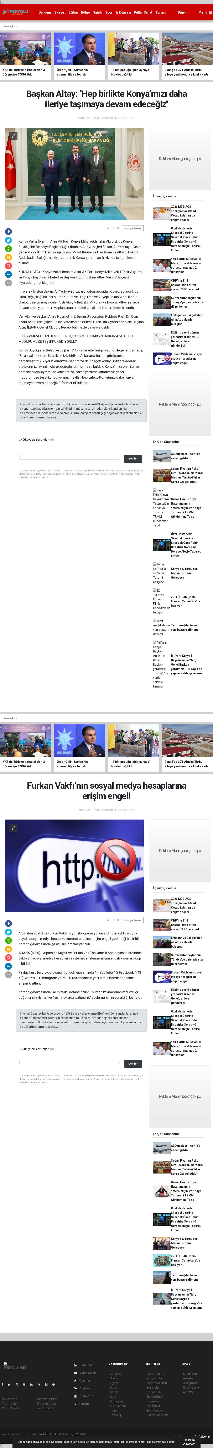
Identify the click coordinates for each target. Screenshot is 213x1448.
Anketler (188, 1378)
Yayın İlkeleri (10, 1403)
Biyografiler (190, 1383)
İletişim (83, 1403)
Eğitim (73, 12)
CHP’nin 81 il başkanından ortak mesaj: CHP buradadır (186, 285)
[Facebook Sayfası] (3, 1384)
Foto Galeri (87, 1365)
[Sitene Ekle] (55, 1384)
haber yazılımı (95, 1434)
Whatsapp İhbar (46, 1403)
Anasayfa (9, 26)
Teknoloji (115, 1415)
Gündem (44, 12)
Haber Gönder (45, 1408)
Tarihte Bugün (156, 1396)
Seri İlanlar (153, 1406)
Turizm (161, 12)
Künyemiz (86, 1396)
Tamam (190, 1443)
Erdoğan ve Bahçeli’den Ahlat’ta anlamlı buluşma (186, 320)
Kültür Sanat (143, 12)
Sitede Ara (190, 1373)
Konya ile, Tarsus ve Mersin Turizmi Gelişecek (184, 573)
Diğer (182, 12)
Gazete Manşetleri (158, 1415)
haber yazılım (146, 1434)
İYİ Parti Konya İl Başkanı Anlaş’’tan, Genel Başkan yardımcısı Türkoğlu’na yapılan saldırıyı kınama (186, 664)
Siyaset (59, 12)
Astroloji (188, 1392)
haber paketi (113, 1434)
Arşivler (84, 1388)
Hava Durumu (155, 1373)
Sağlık (97, 12)
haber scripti (129, 1434)
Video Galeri (87, 1373)
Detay (191, 1439)
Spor (108, 12)
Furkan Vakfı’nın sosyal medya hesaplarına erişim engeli (186, 359)
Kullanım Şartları (46, 1399)
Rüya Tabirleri (191, 1387)
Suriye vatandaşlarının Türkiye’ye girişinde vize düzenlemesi (187, 302)
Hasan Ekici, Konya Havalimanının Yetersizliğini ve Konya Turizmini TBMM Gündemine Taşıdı (186, 507)
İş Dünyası (123, 12)
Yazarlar (84, 1380)
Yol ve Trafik (154, 1378)
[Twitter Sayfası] (11, 1384)
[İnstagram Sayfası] (18, 1384)
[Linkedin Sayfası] (33, 1384)
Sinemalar (153, 1401)
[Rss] (40, 1384)
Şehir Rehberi (155, 1410)
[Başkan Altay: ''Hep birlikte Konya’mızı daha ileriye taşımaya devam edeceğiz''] (74, 173)
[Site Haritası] (48, 1384)
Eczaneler (153, 1387)
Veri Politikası (10, 1408)
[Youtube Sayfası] (26, 1384)
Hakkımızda (9, 1399)
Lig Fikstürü (154, 1392)
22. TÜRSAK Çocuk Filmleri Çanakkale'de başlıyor (185, 601)
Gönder (133, 458)
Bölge (85, 12)
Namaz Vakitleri (157, 1383)
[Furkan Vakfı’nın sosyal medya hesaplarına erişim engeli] (74, 865)
